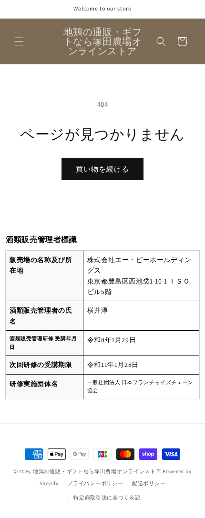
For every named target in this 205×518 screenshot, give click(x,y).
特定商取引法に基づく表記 (106, 497)
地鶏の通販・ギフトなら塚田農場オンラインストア (97, 471)
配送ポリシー (148, 483)
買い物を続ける (102, 168)
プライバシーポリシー (95, 483)
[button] (19, 41)
